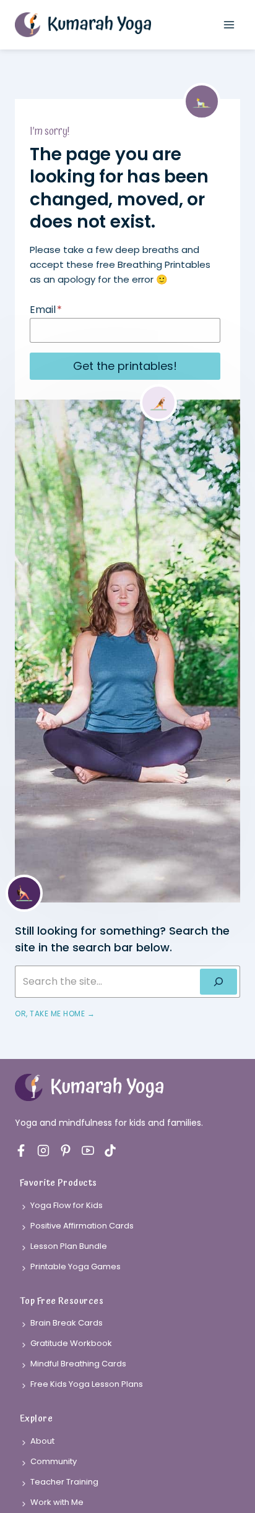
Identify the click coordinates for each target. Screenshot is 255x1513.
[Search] (218, 982)
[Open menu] (228, 24)
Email (46, 309)
